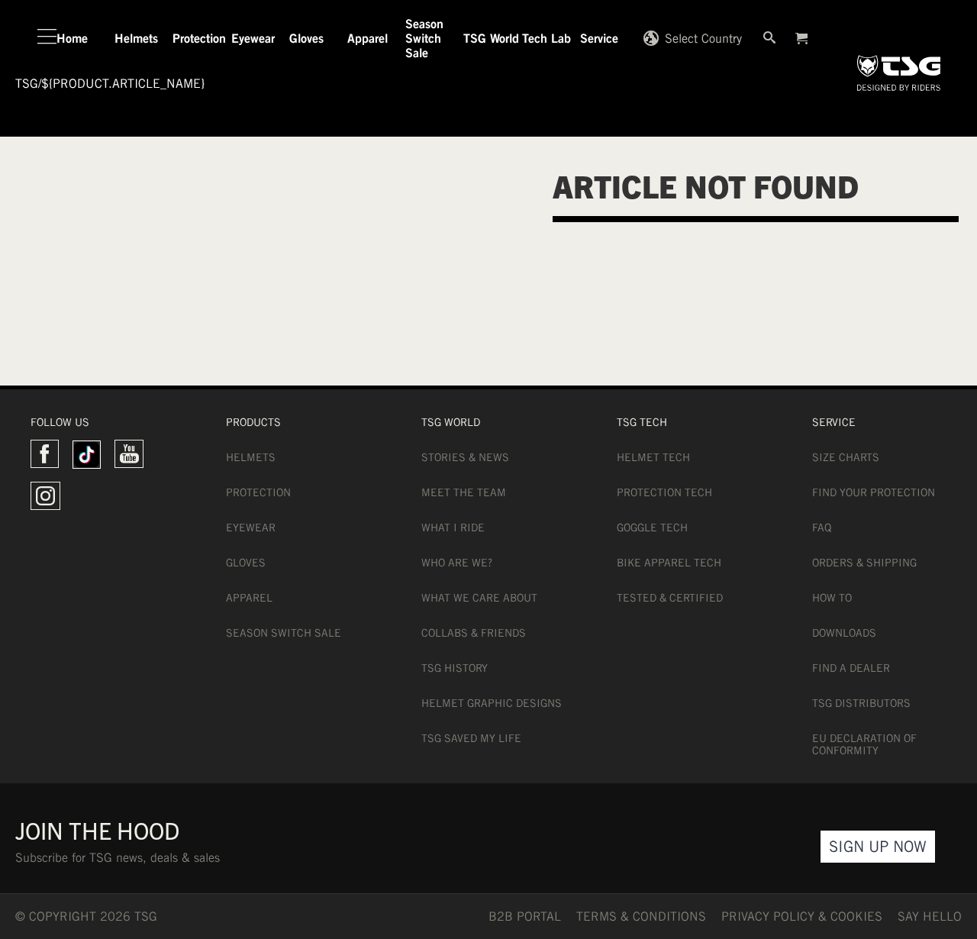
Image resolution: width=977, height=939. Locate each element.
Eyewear (251, 527)
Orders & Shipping (864, 563)
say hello (930, 916)
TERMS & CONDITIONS (641, 916)
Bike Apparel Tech (669, 563)
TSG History (454, 668)
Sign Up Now (878, 846)
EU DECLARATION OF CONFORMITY (864, 744)
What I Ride (453, 527)
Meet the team (463, 492)
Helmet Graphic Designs (491, 703)
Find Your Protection (873, 492)
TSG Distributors (861, 703)
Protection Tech (664, 492)
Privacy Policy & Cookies (801, 916)
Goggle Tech (652, 527)
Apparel (249, 598)
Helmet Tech (653, 457)
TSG (26, 83)
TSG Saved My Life (471, 738)
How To (832, 598)
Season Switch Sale (283, 633)
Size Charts (845, 457)
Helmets (251, 457)
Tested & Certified (670, 598)
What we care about (479, 598)
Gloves (246, 563)
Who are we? (456, 563)
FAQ (821, 527)
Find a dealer (851, 668)
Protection (258, 492)
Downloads (844, 633)
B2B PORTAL (524, 916)
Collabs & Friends (473, 633)
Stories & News (465, 457)
